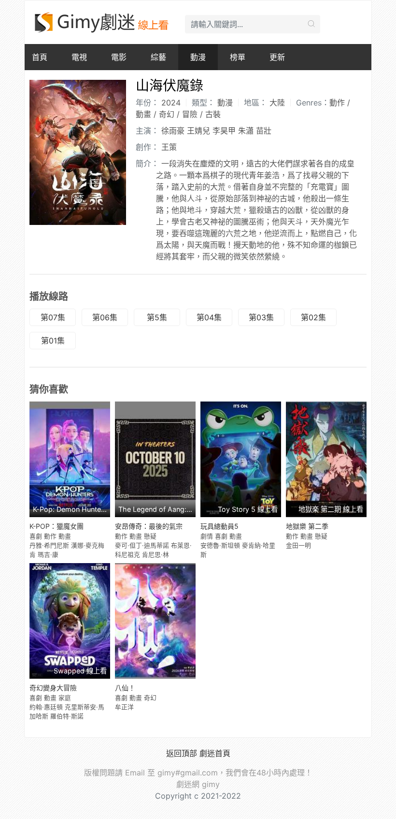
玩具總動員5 (219, 526)
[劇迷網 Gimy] (102, 22)
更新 (277, 57)
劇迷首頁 (214, 753)
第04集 (209, 317)
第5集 (157, 317)
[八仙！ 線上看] (155, 621)
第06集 (104, 317)
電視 (79, 57)
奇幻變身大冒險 (53, 688)
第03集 (261, 317)
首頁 (39, 57)
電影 (119, 57)
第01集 (53, 340)
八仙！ (125, 688)
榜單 (237, 57)
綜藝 (158, 57)
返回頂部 (181, 753)
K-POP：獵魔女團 (56, 526)
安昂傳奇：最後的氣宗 (149, 526)
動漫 (198, 57)
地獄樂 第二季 (307, 526)
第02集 (313, 317)
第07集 (53, 317)
